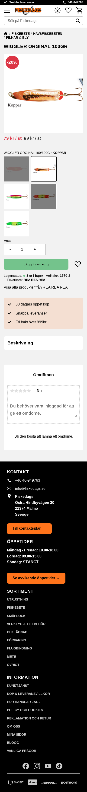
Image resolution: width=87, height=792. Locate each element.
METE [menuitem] (11, 656)
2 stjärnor (16, 391)
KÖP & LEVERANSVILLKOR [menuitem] (28, 694)
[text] (13, 138)
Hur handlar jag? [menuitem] (24, 702)
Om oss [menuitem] (13, 726)
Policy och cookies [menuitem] (25, 710)
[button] (7, 10)
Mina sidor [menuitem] (16, 734)
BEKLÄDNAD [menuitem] (17, 632)
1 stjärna (12, 391)
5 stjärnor (29, 391)
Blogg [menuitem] (13, 742)
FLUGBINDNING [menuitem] (19, 648)
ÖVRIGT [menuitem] (13, 665)
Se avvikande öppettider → (36, 578)
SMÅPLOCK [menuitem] (16, 616)
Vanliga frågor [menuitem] (21, 751)
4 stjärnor (25, 391)
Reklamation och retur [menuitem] (29, 718)
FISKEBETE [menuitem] (16, 607)
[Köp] (36, 264)
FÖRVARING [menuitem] (16, 640)
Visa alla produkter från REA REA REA (36, 287)
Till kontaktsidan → (29, 528)
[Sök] (77, 20)
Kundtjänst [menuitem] (18, 685)
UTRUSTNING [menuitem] (17, 599)
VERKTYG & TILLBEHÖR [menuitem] (26, 624)
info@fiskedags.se (30, 488)
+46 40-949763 (27, 480)
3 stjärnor (20, 391)
